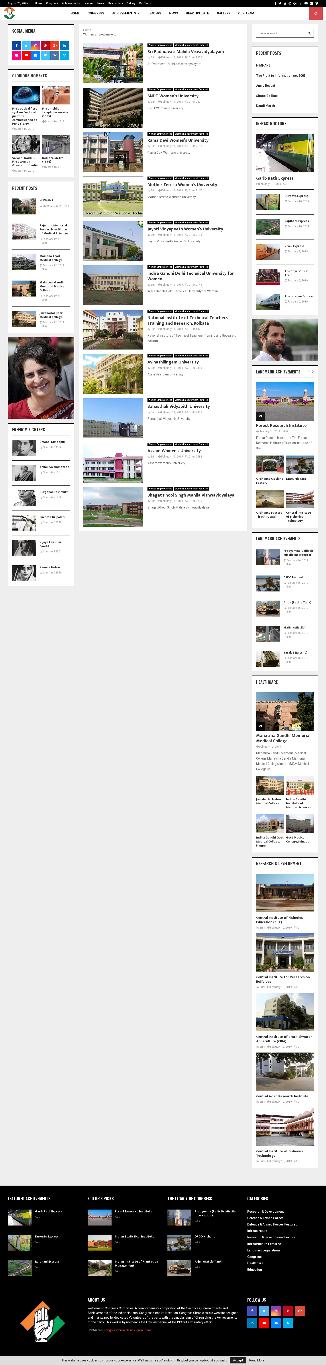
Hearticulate (115, 3)
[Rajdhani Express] (268, 227)
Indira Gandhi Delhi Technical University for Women (190, 276)
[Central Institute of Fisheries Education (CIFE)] (285, 893)
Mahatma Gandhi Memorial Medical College (52, 286)
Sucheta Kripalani (52, 517)
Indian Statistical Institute (134, 1236)
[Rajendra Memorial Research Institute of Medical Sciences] (24, 232)
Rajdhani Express (297, 221)
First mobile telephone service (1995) (55, 112)
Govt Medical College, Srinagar (298, 839)
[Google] (295, 3)
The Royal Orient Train (297, 273)
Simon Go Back (267, 96)
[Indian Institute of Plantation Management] (100, 1268)
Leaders (89, 3)
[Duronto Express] (268, 202)
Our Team (145, 3)
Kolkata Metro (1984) (52, 159)
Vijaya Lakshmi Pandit (50, 544)
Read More (257, 1360)
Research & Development (265, 1211)
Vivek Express (294, 246)
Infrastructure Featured (264, 1244)
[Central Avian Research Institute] (285, 1071)
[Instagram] (285, 3)
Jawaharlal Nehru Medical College (51, 315)
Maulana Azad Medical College (51, 258)
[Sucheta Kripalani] (24, 523)
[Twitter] (280, 3)
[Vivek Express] (268, 252)
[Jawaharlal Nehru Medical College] (24, 319)
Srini (153, 57)
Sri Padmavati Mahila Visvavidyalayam (185, 51)
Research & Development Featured (272, 1237)
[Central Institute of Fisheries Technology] (300, 499)
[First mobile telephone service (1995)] (56, 95)
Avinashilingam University (173, 362)
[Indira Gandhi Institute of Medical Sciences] (300, 785)
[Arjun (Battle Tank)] (268, 609)
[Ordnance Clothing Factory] (270, 465)
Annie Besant (265, 85)
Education (254, 1269)
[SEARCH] (309, 33)
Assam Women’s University (174, 451)
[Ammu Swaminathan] (24, 473)
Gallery (131, 3)
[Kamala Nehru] (24, 573)
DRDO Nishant (296, 478)
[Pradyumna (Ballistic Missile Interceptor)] (268, 557)
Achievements (71, 3)
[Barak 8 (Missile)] (268, 659)
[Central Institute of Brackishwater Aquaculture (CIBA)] (285, 1012)
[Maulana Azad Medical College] (24, 262)
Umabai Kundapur (52, 441)
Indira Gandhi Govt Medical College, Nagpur (270, 841)
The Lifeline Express (299, 296)
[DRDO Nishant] (300, 465)
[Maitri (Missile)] (268, 634)
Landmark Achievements (278, 372)
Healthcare (255, 1263)
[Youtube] (306, 3)
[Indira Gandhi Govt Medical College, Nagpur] (270, 823)
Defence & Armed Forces (265, 1218)
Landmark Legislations (264, 1250)
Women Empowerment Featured (191, 45)
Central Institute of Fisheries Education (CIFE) (279, 920)
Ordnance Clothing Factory (269, 480)
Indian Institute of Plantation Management (136, 1263)
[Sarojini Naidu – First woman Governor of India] (26, 144)
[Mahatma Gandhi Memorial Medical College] (24, 289)
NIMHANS (46, 200)
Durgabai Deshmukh (54, 492)
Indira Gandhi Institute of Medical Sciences (298, 803)
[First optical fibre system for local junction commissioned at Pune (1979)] (26, 95)
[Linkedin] (301, 3)
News (100, 3)
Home (38, 3)
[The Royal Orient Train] (268, 277)
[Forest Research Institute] (285, 401)
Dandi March (265, 106)
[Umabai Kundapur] (24, 448)
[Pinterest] (290, 3)
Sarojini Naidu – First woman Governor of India (25, 161)
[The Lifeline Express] (268, 302)
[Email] (311, 3)
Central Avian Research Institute (282, 1096)
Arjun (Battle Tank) (297, 602)
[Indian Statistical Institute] (100, 1243)
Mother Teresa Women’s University (182, 185)
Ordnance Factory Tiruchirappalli (269, 514)
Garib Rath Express (274, 178)
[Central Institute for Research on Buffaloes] (285, 952)
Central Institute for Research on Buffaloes (283, 979)
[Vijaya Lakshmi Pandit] (24, 548)
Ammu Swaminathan (54, 466)
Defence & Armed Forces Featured (272, 1224)
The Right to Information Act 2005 (281, 75)
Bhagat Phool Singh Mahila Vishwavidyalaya (190, 495)
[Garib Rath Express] (285, 153)
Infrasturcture (257, 1231)
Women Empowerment (160, 45)
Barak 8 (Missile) (295, 652)
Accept (238, 1360)
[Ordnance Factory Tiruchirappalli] (270, 499)
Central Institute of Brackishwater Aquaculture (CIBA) (284, 1039)
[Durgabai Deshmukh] (24, 498)
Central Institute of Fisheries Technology (298, 516)
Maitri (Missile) (294, 627)
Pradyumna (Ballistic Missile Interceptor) (298, 552)
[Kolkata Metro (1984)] (56, 144)
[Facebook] (275, 3)
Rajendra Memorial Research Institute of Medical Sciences (53, 229)
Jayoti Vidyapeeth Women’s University (185, 229)
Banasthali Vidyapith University (178, 406)
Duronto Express (296, 195)
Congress (52, 3)
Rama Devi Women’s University (177, 140)
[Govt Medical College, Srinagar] (300, 823)
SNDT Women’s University (172, 96)
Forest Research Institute (281, 425)
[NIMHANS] (24, 206)
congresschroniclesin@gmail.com (127, 1330)
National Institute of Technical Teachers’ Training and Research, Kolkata (187, 320)
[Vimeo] (316, 3)
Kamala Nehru (49, 567)
